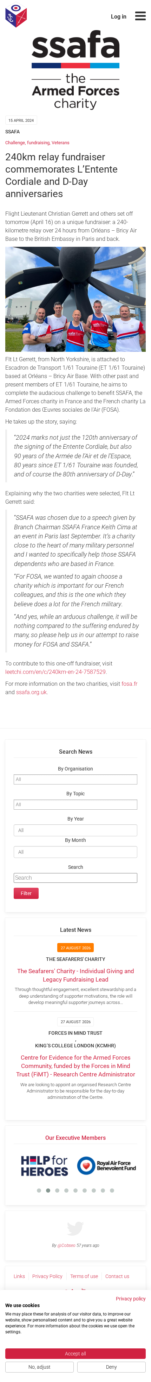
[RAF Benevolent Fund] (106, 1165)
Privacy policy (131, 1298)
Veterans (61, 142)
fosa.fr (129, 683)
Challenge (15, 142)
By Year (75, 819)
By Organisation (75, 769)
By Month (75, 840)
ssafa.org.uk (31, 692)
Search (75, 867)
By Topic (75, 794)
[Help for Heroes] (44, 1165)
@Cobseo (67, 1245)
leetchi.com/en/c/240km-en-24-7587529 (55, 672)
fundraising (38, 142)
